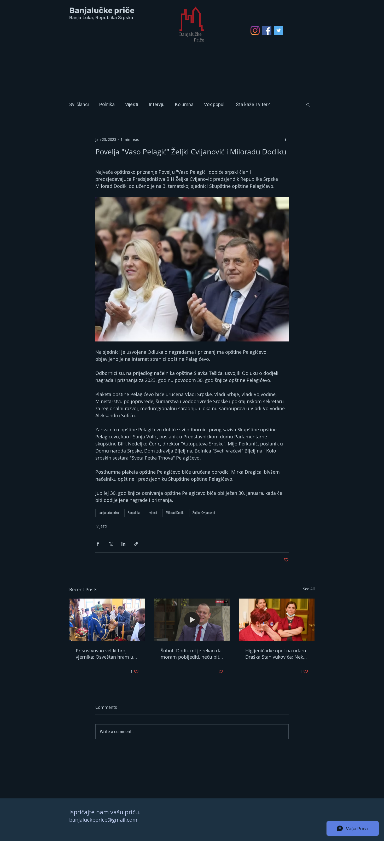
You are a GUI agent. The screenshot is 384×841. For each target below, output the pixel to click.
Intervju (157, 104)
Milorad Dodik (175, 513)
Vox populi (214, 104)
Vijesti (131, 104)
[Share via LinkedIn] (123, 543)
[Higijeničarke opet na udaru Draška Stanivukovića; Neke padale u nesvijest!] (277, 620)
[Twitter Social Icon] (278, 30)
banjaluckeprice (109, 513)
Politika (107, 104)
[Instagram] (255, 30)
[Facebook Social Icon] (266, 30)
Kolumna (184, 104)
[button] (308, 104)
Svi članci (79, 104)
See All (309, 588)
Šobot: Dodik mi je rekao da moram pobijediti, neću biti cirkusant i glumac (191, 653)
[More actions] (285, 139)
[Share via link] (136, 543)
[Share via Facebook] (97, 543)
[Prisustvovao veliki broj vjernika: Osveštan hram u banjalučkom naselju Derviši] (107, 620)
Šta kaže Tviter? (253, 104)
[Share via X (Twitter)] (110, 543)
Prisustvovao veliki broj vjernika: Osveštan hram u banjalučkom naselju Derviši (107, 653)
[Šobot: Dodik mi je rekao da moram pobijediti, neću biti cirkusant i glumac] (192, 620)
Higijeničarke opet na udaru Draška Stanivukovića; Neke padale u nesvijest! (275, 653)
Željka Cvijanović (204, 513)
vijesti (153, 513)
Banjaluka (134, 513)
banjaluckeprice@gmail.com (103, 819)
